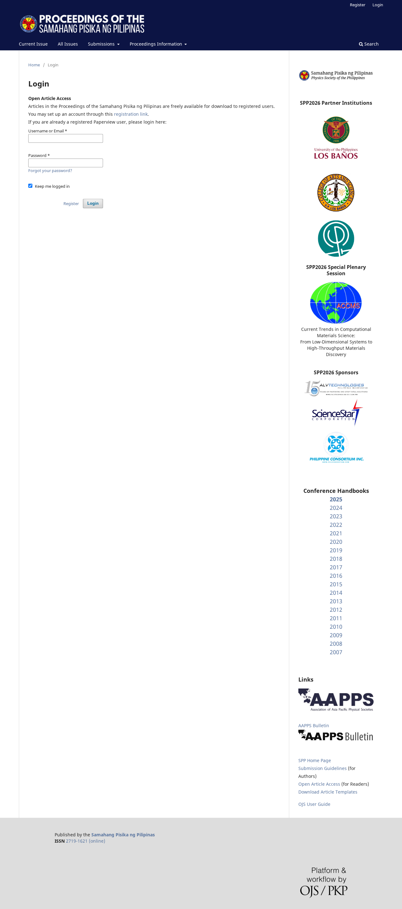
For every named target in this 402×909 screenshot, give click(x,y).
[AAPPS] (336, 710)
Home (34, 65)
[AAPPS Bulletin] (336, 740)
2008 (336, 643)
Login (377, 5)
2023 (336, 516)
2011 (336, 618)
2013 (336, 601)
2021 (336, 533)
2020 (336, 541)
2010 (336, 626)
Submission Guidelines (323, 768)
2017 (336, 567)
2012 (336, 609)
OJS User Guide (314, 804)
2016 (336, 575)
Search (371, 44)
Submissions (102, 44)
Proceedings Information (156, 44)
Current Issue (33, 44)
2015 (336, 584)
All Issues (68, 44)
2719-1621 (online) (85, 841)
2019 (336, 550)
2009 (336, 635)
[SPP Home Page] (336, 80)
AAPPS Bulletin (313, 725)
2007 (336, 652)
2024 (336, 507)
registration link (131, 114)
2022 (336, 524)
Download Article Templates (327, 792)
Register (357, 5)
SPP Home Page (314, 760)
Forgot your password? (50, 170)
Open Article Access (319, 784)
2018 (336, 558)
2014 (336, 592)
